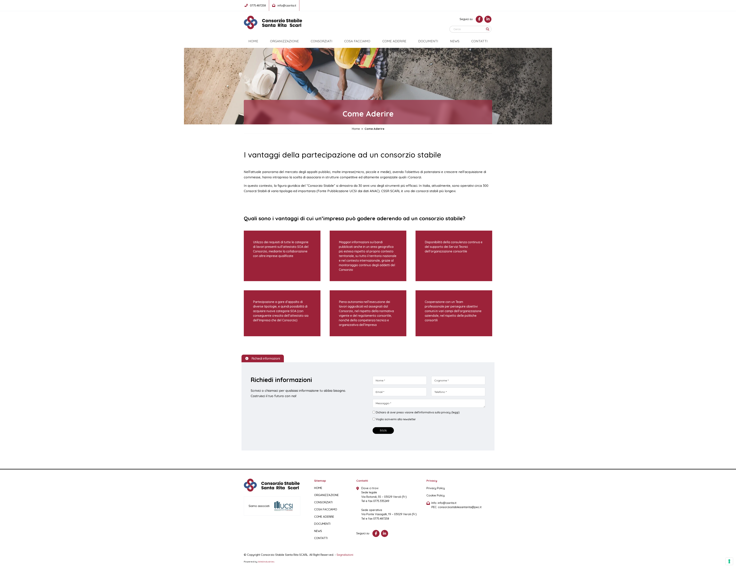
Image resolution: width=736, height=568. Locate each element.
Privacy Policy (435, 488)
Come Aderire (394, 41)
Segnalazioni (345, 555)
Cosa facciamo (357, 41)
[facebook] (479, 19)
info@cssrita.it (447, 503)
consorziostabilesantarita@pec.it (459, 507)
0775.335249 (381, 501)
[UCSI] (283, 506)
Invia (383, 430)
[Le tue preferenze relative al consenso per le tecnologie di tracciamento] (729, 561)
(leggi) (455, 412)
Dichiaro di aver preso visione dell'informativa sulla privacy (418, 412)
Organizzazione (284, 41)
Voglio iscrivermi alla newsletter (396, 419)
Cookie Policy (435, 495)
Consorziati (321, 41)
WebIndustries (266, 561)
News (454, 41)
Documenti (428, 41)
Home (253, 41)
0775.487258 (381, 518)
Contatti (479, 41)
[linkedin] (487, 19)
